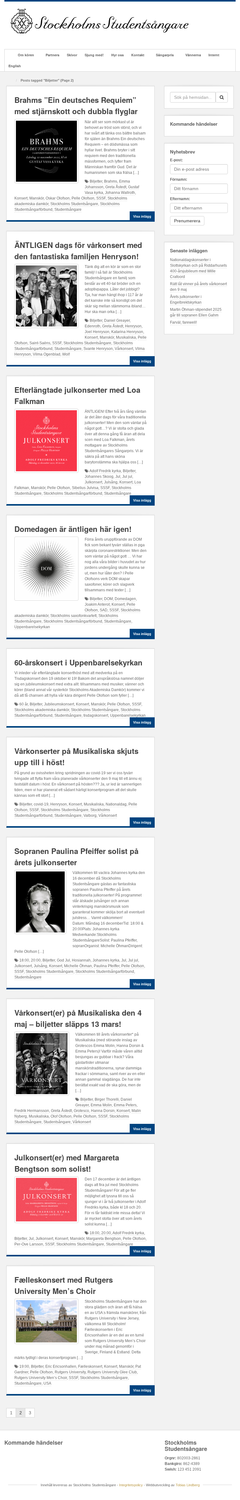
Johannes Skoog (99, 476)
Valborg (90, 815)
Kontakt (137, 55)
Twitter (48, 39)
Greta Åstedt (115, 187)
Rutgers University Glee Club (112, 1372)
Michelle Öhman (78, 966)
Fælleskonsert (90, 1366)
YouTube (57, 39)
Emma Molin (101, 1105)
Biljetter (96, 181)
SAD (104, 610)
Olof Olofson (61, 1116)
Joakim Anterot (97, 604)
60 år (23, 704)
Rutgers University (70, 1372)
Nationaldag (116, 804)
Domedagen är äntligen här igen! (73, 528)
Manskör (36, 198)
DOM (108, 599)
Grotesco (81, 1111)
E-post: (176, 160)
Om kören (26, 55)
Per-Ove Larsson (28, 1244)
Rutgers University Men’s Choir (40, 1378)
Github (32, 39)
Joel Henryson (97, 332)
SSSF (101, 198)
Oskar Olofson (58, 198)
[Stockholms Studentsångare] (99, 21)
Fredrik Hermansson (31, 1111)
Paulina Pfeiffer (106, 966)
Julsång (111, 482)
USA (47, 1383)
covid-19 (41, 804)
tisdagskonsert (95, 715)
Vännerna (193, 55)
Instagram (40, 39)
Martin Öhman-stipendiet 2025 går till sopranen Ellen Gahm (196, 312)
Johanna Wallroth (120, 192)
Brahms (110, 181)
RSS (65, 39)
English (14, 65)
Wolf (66, 354)
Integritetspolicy (131, 1485)
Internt (213, 55)
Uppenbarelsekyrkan (32, 627)
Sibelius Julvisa (85, 488)
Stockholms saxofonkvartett (73, 616)
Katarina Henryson (127, 332)
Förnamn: (178, 179)
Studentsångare (68, 209)
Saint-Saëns (39, 343)
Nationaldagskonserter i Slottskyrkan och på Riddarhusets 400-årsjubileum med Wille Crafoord (198, 268)
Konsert (21, 198)
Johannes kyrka (105, 960)
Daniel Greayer (117, 320)
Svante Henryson (98, 348)
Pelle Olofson (83, 198)
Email (15, 39)
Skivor (72, 55)
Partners (52, 55)
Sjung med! (94, 55)
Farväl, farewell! (183, 322)
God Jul (63, 960)
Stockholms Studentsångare (74, 204)
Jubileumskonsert (59, 704)
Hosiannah (81, 960)
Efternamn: (180, 199)
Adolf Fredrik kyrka (105, 471)
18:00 (24, 960)
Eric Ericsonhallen (60, 1366)
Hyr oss (117, 55)
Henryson (133, 326)
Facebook (23, 39)
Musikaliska (126, 337)
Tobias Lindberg (188, 1485)
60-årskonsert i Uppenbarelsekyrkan (78, 662)
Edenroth (92, 326)
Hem (9, 54)
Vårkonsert (124, 348)
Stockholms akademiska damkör (41, 710)
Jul (117, 476)
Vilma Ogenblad (46, 354)
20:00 (36, 960)
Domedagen (125, 599)
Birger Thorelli (107, 1099)
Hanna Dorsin (103, 1111)
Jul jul (127, 476)
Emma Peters (125, 1105)
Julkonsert (93, 482)
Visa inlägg (142, 216)
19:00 (24, 1366)
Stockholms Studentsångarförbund (72, 493)
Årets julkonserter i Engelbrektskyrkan (186, 300)
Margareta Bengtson (103, 1238)
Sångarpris (165, 55)
